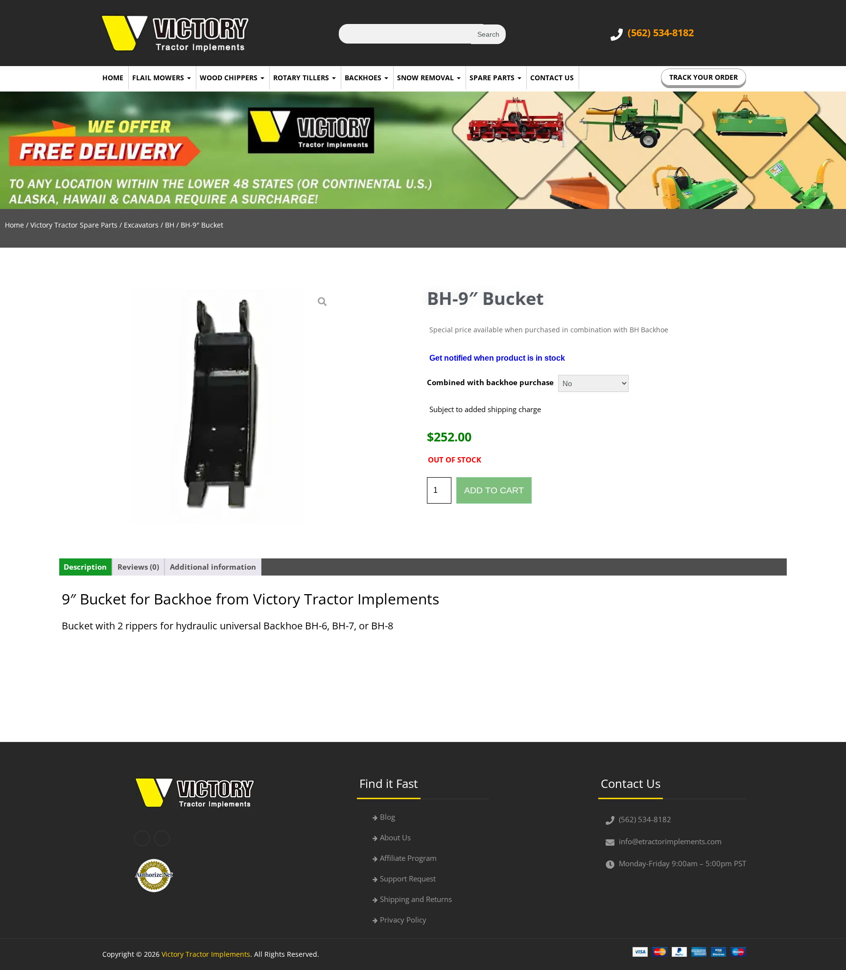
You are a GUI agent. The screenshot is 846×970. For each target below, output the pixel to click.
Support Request (408, 878)
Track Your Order (703, 77)
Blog (387, 817)
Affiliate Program (408, 858)
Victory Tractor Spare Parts (74, 225)
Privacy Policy (403, 919)
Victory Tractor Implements (206, 954)
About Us (395, 837)
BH (169, 225)
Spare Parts (493, 77)
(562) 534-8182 (661, 32)
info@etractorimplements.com (670, 841)
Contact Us (552, 77)
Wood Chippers (229, 77)
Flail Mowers (159, 77)
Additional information (213, 567)
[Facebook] (142, 838)
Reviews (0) (138, 567)
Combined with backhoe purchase (490, 382)
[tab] (85, 567)
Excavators (141, 225)
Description (85, 567)
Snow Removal (426, 77)
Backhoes (364, 77)
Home (112, 77)
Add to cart (494, 490)
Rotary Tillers (302, 77)
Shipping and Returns (416, 899)
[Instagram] (162, 838)
